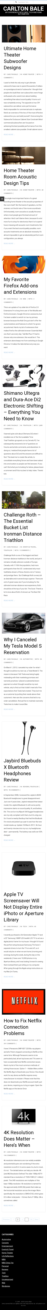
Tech (25, 926)
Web (24, 299)
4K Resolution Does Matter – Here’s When (19, 1139)
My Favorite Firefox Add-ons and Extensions (21, 286)
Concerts (5, 1243)
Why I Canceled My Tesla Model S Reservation (23, 646)
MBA (4, 1259)
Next (36, 1219)
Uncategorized (7, 1279)
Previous (6, 1219)
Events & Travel (29, 547)
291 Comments (9, 1043)
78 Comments (14, 790)
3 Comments (24, 550)
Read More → (9, 135)
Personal (5, 1266)
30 (31, 1219)
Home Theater (28, 74)
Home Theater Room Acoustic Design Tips (20, 177)
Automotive (28, 659)
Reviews (26, 787)
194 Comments (9, 1155)
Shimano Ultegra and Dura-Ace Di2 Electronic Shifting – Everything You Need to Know (23, 405)
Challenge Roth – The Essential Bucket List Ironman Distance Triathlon (23, 527)
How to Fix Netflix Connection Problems (23, 1027)
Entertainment (7, 1246)
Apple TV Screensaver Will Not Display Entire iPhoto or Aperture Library (24, 907)
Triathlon (27, 425)
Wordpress (6, 1286)
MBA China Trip (7, 1263)
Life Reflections (8, 1256)
